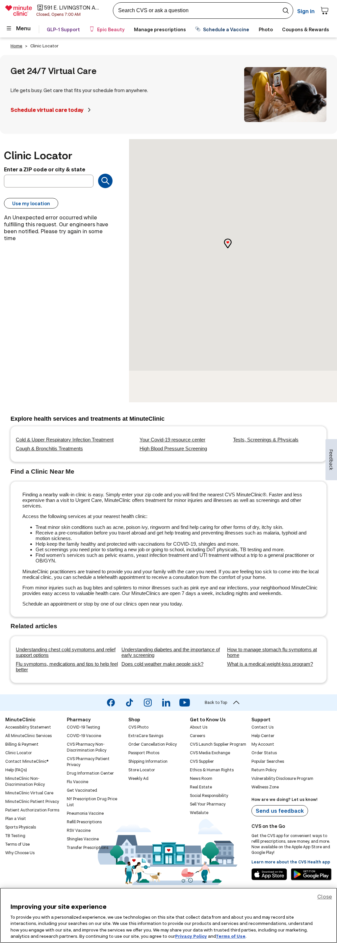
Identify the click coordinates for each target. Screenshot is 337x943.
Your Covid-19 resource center (172, 439)
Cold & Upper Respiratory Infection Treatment (65, 439)
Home (16, 45)
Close (324, 896)
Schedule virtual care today (47, 109)
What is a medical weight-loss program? (270, 664)
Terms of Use (231, 936)
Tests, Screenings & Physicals (265, 439)
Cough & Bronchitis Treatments (49, 448)
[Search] (105, 181)
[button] (233, 249)
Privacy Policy (191, 936)
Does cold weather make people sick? (162, 664)
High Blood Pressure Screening (173, 448)
